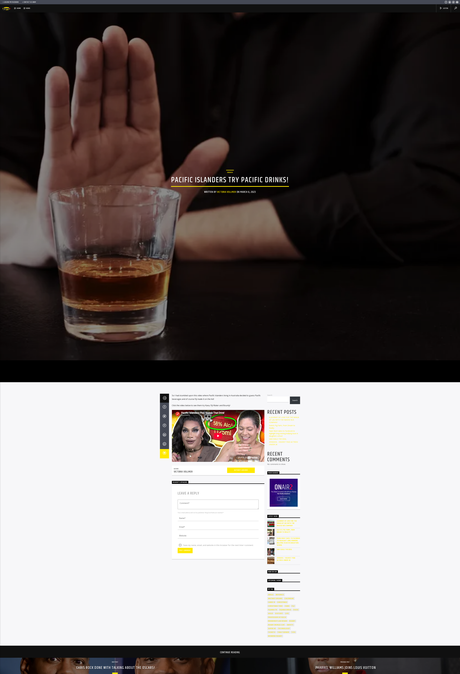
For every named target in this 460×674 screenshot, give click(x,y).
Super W (272, 628)
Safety (290, 625)
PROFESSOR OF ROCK (277, 617)
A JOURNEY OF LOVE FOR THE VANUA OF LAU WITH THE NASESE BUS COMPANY (284, 419)
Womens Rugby (275, 636)
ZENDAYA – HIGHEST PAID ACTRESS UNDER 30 (286, 559)
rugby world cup (276, 625)
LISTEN (445, 8)
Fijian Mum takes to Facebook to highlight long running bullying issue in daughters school (283, 433)
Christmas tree (275, 606)
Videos (230, 172)
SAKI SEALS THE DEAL (278, 439)
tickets (271, 632)
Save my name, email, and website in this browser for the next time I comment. (218, 545)
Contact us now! (30, 2)
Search (269, 395)
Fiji (293, 606)
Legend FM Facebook (11, 2)
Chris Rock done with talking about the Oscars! (115, 668)
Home (19, 8)
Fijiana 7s (272, 610)
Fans (287, 606)
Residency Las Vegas (277, 621)
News (28, 8)
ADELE (270, 595)
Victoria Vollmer (226, 192)
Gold (270, 613)
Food (295, 610)
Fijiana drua (285, 610)
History (279, 613)
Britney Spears (275, 598)
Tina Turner (283, 632)
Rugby (292, 621)
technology (284, 628)
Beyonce (280, 595)
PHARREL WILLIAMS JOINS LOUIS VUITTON (345, 668)
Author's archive (241, 470)
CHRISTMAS (282, 602)
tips (293, 632)
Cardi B (271, 602)
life (287, 613)
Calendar (289, 598)
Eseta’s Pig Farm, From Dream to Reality (286, 531)
